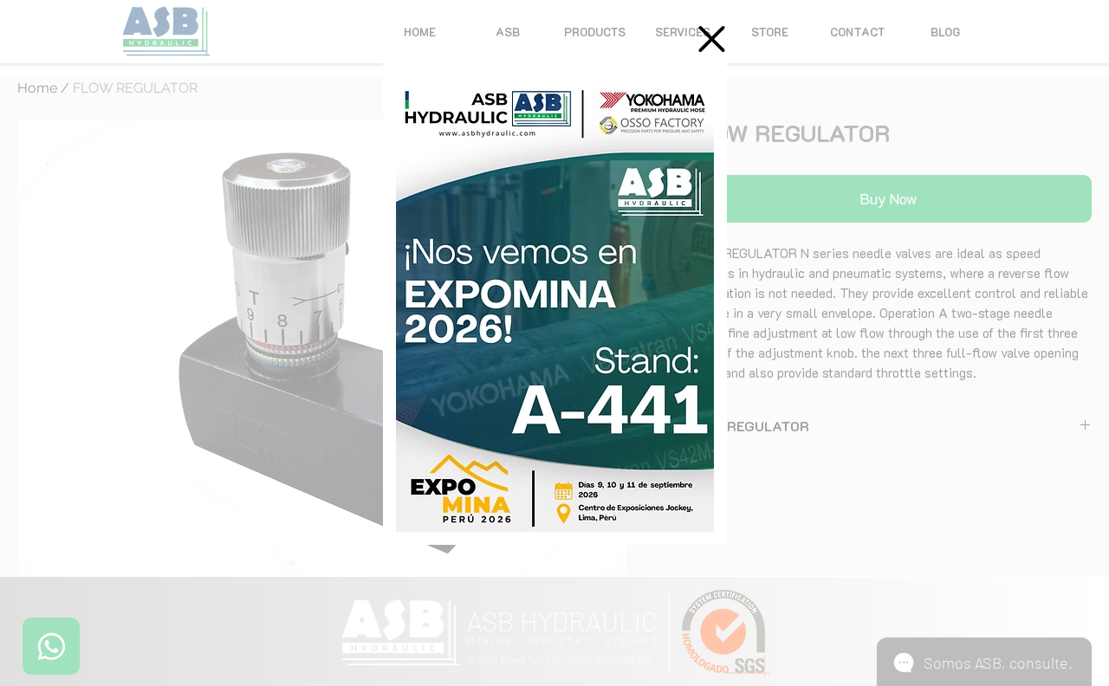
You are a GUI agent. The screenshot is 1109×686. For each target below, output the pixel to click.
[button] (712, 39)
